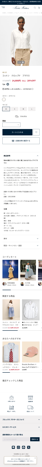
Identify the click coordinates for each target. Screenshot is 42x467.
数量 (4, 121)
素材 (5, 238)
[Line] (13, 447)
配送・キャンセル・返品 (13, 245)
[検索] (35, 7)
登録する (35, 439)
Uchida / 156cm (29, 285)
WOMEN (10, 13)
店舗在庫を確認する (22, 140)
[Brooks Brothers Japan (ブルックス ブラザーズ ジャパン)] (21, 7)
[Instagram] (18, 447)
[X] (28, 447)
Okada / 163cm (11, 285)
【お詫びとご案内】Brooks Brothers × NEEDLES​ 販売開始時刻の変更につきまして (21, 2)
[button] (3, 7)
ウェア (17, 13)
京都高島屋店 (11, 283)
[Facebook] (23, 447)
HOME (4, 13)
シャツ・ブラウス (33, 13)
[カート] (39, 7)
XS (6, 109)
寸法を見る (23, 116)
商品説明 (7, 155)
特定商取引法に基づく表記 (21, 454)
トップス (23, 13)
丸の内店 (27, 283)
